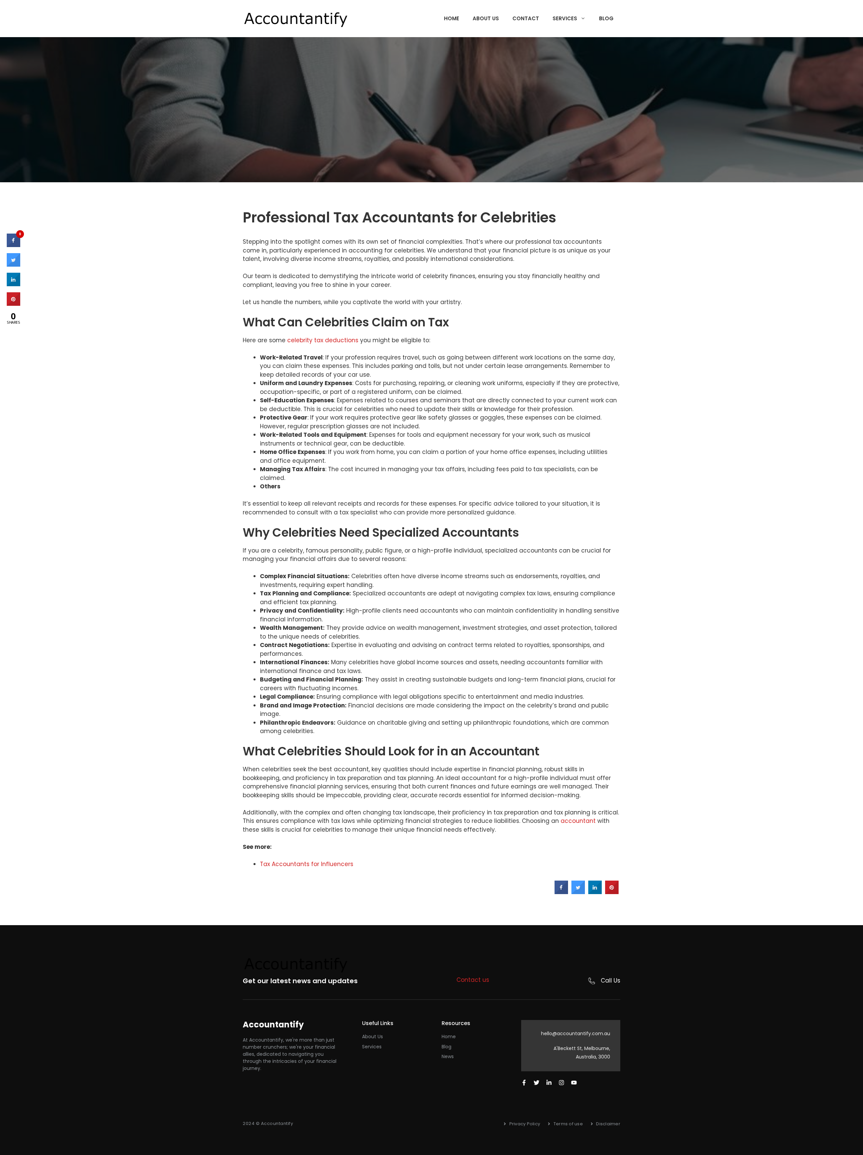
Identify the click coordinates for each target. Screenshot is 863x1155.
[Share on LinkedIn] (13, 284)
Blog (606, 18)
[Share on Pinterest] (612, 892)
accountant (578, 821)
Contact (525, 18)
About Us (486, 18)
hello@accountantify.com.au (575, 1033)
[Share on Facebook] (561, 892)
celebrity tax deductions (322, 340)
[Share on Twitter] (578, 892)
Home (451, 18)
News (448, 1056)
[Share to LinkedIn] (595, 892)
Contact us (472, 980)
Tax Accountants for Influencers (306, 864)
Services (565, 18)
